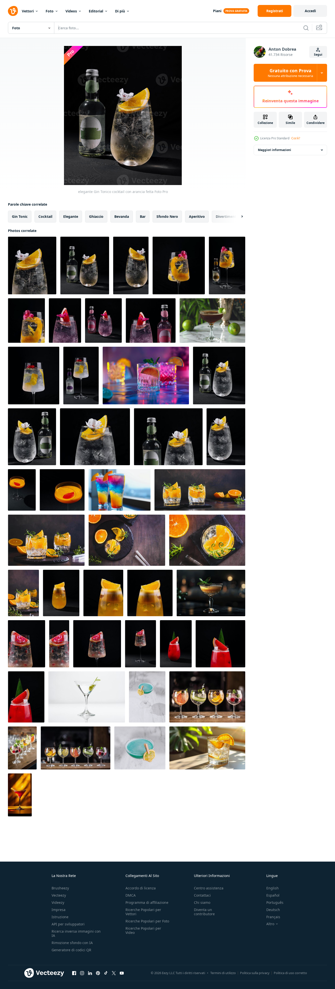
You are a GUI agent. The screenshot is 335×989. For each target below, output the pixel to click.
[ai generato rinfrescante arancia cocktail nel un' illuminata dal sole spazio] (207, 747)
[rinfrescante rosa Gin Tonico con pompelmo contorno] (65, 320)
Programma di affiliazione (146, 902)
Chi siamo (202, 902)
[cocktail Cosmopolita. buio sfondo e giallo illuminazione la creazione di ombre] (20, 794)
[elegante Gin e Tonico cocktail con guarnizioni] (33, 375)
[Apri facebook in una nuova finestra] (74, 973)
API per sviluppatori (68, 924)
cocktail (45, 216)
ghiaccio (96, 216)
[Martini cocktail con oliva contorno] (86, 697)
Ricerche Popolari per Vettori (143, 911)
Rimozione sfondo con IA (72, 942)
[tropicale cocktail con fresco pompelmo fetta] (176, 643)
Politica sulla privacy (255, 973)
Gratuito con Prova (290, 73)
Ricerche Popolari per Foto (147, 921)
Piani (217, 10)
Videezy (58, 902)
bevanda (121, 216)
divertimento (227, 216)
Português (274, 902)
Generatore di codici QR (71, 950)
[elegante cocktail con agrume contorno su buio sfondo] (26, 643)
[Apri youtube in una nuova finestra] (122, 973)
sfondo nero (167, 216)
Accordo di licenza (140, 888)
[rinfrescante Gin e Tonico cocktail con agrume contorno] (219, 375)
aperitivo (197, 216)
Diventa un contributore (204, 911)
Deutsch (273, 909)
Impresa (58, 909)
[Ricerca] (306, 28)
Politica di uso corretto (290, 973)
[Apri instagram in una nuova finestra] (82, 973)
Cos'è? (295, 138)
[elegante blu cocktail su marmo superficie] (147, 697)
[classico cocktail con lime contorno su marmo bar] (212, 320)
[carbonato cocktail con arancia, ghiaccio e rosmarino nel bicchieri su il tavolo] (46, 540)
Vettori (28, 11)
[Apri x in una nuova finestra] (114, 973)
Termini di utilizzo (223, 973)
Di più (120, 11)
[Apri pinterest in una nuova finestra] (98, 973)
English (272, 888)
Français (273, 916)
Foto (50, 11)
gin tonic (20, 216)
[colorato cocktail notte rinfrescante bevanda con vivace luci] (146, 375)
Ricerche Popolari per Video (143, 930)
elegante (70, 216)
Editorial (96, 11)
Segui (318, 54)
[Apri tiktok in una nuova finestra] (106, 973)
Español (272, 895)
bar (143, 216)
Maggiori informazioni (274, 150)
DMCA (130, 895)
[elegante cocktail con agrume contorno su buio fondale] (22, 490)
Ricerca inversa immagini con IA (76, 933)
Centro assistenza (208, 888)
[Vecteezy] (13, 11)
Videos (71, 11)
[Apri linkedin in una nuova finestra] (90, 973)
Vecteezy (59, 895)
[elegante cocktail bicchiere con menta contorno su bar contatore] (211, 593)
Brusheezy (60, 888)
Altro (270, 924)
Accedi (310, 10)
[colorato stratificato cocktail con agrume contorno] (120, 490)
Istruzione (60, 916)
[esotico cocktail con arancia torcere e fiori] (178, 265)
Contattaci (202, 895)
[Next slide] (238, 217)
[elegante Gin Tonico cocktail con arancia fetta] (32, 265)
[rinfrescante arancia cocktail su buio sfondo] (61, 593)
